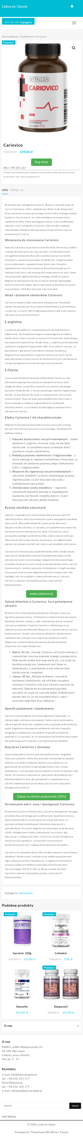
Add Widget (9, 1116)
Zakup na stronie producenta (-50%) (41, 796)
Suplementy (27, 36)
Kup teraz (41, 162)
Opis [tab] (5, 190)
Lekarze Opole (15, 6)
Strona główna (10, 36)
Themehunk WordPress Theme (49, 1132)
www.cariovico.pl (41, 593)
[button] (73, 47)
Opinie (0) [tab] (17, 190)
